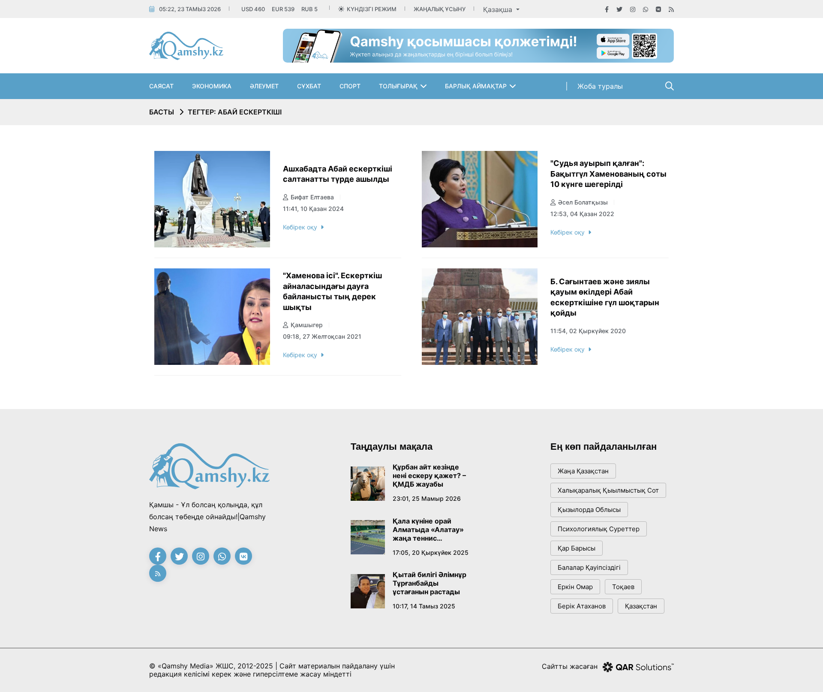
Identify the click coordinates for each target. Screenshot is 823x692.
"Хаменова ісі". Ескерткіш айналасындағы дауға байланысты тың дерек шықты (332, 291)
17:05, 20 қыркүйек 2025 (431, 552)
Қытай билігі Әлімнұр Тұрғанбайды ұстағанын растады (429, 583)
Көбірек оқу (300, 227)
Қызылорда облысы (589, 509)
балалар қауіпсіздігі (589, 567)
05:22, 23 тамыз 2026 (190, 9)
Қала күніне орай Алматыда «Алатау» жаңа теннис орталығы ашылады (428, 529)
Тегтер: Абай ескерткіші (235, 112)
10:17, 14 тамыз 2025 (424, 606)
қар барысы (576, 548)
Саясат (161, 86)
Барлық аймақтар (476, 86)
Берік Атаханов (582, 606)
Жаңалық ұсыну (440, 9)
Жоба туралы (600, 86)
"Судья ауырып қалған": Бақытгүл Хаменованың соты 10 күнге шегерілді (608, 174)
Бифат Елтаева (312, 197)
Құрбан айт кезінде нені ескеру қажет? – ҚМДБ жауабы (429, 475)
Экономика (211, 86)
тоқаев (623, 587)
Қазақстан (641, 606)
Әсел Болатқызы (583, 202)
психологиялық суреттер (599, 529)
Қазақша (498, 9)
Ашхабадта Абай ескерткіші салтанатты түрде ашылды (337, 174)
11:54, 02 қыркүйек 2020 (588, 330)
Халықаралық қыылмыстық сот (608, 490)
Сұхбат (309, 86)
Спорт (349, 86)
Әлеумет (264, 86)
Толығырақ (398, 86)
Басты (161, 112)
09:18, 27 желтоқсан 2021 (322, 336)
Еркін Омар (575, 587)
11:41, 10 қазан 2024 (313, 208)
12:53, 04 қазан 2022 (582, 213)
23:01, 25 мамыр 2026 (427, 498)
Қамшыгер (307, 324)
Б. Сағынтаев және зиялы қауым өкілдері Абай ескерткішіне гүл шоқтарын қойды (604, 297)
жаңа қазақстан (583, 471)
